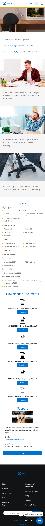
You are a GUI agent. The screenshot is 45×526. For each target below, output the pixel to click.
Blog (4, 484)
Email (25, 520)
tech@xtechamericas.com (14, 439)
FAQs (27, 496)
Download (22, 312)
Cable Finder (6, 493)
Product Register (31, 491)
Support (5, 489)
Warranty (28, 500)
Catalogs (5, 498)
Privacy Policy (30, 505)
